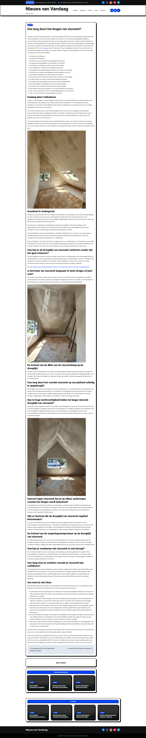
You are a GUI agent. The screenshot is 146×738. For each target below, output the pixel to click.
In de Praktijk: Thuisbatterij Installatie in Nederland (37, 687)
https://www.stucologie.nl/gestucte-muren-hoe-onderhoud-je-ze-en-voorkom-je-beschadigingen (61, 267)
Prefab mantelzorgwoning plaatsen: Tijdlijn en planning (108, 717)
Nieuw (90, 10)
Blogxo (77, 736)
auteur (63, 662)
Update (75, 10)
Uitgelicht (83, 10)
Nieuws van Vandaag (47, 9)
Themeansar (85, 736)
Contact (102, 10)
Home (96, 10)
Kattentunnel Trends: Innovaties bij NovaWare (60, 686)
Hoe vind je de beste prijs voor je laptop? (79, 648)
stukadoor (46, 48)
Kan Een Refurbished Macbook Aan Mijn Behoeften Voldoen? (82, 687)
